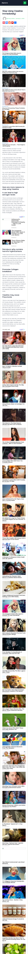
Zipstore (5, 3)
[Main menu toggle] (24, 2)
